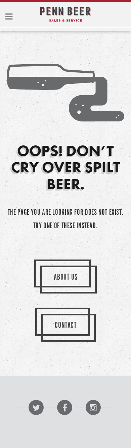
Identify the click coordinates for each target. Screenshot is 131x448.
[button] (8, 17)
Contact (66, 325)
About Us (65, 277)
